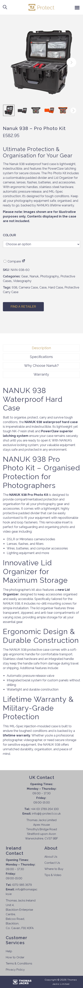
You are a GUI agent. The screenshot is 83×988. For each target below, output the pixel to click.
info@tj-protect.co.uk (46, 813)
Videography (22, 281)
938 (14, 287)
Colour (9, 235)
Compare (14, 261)
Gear (24, 276)
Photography (49, 276)
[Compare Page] (23, 261)
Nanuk (34, 276)
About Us (50, 856)
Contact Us (52, 863)
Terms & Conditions (19, 963)
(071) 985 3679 (22, 885)
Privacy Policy (15, 969)
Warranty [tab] (41, 374)
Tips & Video (52, 875)
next (71, 62)
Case (43, 287)
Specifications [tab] (41, 357)
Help (9, 951)
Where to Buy (53, 869)
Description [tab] (41, 348)
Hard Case (55, 287)
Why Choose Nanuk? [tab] (41, 366)
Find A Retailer (23, 306)
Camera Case (28, 287)
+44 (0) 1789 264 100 (45, 809)
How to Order (15, 957)
